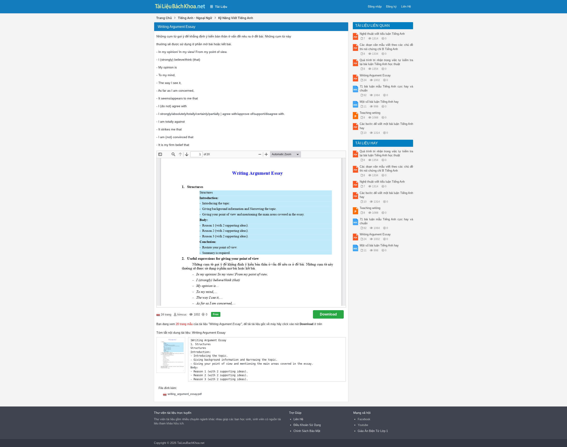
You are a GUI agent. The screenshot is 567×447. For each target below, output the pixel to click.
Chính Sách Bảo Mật (306, 431)
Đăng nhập (375, 6)
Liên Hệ (406, 6)
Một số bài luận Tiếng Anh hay (379, 101)
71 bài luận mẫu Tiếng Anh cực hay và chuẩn (386, 88)
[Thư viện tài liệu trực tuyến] (180, 6)
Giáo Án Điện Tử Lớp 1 (373, 431)
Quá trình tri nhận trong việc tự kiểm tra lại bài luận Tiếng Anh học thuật (386, 62)
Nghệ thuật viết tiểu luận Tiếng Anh (382, 33)
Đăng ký (391, 6)
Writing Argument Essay (375, 75)
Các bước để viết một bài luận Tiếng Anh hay (386, 126)
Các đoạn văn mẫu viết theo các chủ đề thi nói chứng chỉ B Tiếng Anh (386, 46)
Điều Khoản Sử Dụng (307, 425)
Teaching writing (370, 112)
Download (328, 314)
